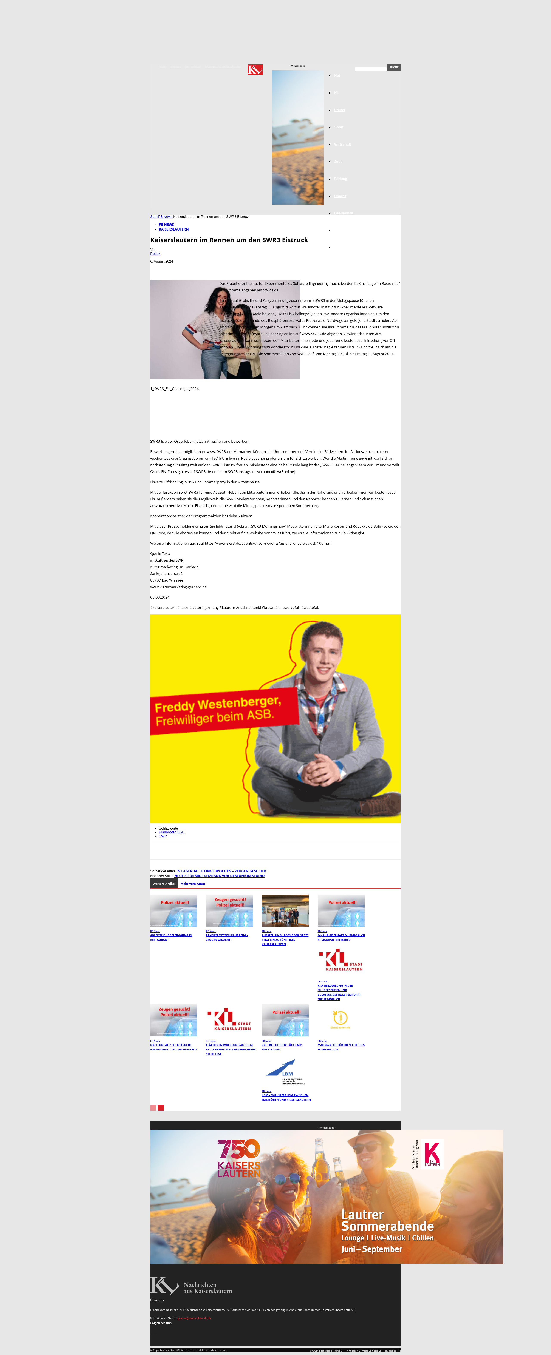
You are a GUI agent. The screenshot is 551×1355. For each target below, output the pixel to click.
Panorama (342, 247)
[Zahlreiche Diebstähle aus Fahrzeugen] (285, 1035)
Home (163, 66)
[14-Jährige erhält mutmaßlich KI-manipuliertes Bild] (341, 925)
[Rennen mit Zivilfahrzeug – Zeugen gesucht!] (229, 925)
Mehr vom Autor (193, 884)
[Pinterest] (188, 267)
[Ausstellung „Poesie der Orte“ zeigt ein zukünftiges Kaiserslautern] (285, 925)
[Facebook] (157, 267)
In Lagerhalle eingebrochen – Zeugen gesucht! (221, 871)
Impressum (193, 66)
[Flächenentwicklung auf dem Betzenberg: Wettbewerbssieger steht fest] (229, 1035)
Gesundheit (343, 213)
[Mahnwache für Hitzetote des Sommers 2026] (341, 1035)
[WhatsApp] (204, 267)
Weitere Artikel (164, 884)
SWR (163, 836)
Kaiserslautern (174, 229)
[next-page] (161, 1108)
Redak (155, 254)
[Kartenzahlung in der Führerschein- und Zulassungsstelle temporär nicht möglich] (341, 976)
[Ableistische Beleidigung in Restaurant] (173, 925)
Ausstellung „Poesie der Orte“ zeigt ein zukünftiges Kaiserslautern (285, 939)
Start (153, 217)
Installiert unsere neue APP (339, 1310)
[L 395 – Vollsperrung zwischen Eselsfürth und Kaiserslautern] (285, 1085)
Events (176, 66)
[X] (173, 267)
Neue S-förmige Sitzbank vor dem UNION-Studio (219, 875)
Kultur (339, 230)
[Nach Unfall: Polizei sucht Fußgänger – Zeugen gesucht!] (173, 1035)
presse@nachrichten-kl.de (194, 1318)
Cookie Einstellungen (326, 1351)
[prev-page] (153, 1108)
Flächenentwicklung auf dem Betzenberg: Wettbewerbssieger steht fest (231, 1049)
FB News (165, 217)
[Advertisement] (275, 422)
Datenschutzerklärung (223, 66)
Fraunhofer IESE (171, 832)
